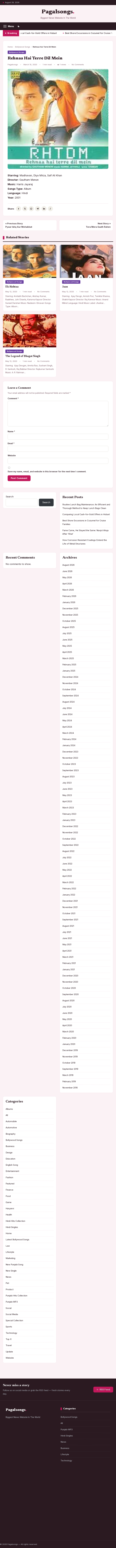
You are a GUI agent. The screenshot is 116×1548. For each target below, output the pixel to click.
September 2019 (70, 1069)
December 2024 (70, 677)
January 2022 (68, 895)
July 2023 (67, 783)
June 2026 (67, 571)
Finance (9, 1190)
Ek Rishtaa (12, 287)
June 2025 (67, 639)
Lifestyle (10, 1252)
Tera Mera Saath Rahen (98, 225)
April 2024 (67, 727)
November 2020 (70, 982)
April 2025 (67, 652)
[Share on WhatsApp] (31, 208)
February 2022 (69, 888)
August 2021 (68, 926)
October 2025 (69, 621)
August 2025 (68, 627)
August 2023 (68, 776)
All (7, 1115)
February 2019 (69, 1081)
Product (9, 1289)
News (8, 1277)
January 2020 (68, 1044)
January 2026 (68, 602)
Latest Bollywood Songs (17, 1239)
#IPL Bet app (67, 1484)
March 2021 (67, 957)
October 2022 (69, 839)
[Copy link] (50, 208)
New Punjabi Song (14, 1264)
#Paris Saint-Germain (72, 1478)
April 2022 (67, 876)
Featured (10, 1183)
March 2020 (68, 1031)
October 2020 (69, 988)
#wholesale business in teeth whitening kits (81, 1489)
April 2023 (67, 801)
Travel (9, 1345)
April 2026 (67, 583)
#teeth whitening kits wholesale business (80, 1500)
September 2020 (70, 994)
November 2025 (70, 615)
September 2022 (70, 845)
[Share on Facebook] (18, 208)
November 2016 (70, 1087)
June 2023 (67, 789)
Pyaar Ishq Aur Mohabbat (18, 225)
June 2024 (67, 714)
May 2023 (67, 795)
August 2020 (68, 1000)
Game (8, 1202)
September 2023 (70, 770)
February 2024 (69, 739)
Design (9, 1152)
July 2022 (66, 857)
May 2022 (67, 870)
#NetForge (91, 1478)
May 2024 (67, 720)
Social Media (12, 1314)
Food (8, 1196)
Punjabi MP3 (12, 1302)
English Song (12, 1165)
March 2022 (68, 882)
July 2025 (67, 633)
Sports (9, 1326)
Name (11, 431)
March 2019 (67, 1075)
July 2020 (67, 1006)
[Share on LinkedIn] (44, 208)
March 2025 (68, 658)
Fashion (9, 1177)
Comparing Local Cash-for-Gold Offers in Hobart (86, 514)
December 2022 (70, 826)
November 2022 (70, 832)
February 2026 (69, 596)
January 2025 (68, 671)
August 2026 (68, 565)
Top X (8, 1339)
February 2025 (69, 664)
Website (12, 455)
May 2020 (67, 1019)
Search (10, 496)
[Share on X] (24, 208)
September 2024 (70, 695)
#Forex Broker (84, 1484)
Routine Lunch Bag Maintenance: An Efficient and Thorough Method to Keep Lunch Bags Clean (37, 1482)
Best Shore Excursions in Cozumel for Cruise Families (70, 33)
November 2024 (70, 683)
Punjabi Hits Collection (16, 1295)
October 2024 (69, 689)
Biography (10, 1134)
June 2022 (67, 863)
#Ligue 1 (81, 1511)
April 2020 (67, 1025)
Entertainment (12, 1171)
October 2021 (68, 913)
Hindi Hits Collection (15, 1221)
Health (9, 1214)
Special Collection (14, 1320)
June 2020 (67, 1013)
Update (9, 1351)
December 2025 (70, 608)
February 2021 (69, 963)
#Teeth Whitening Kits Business (76, 1494)
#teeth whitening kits (71, 1505)
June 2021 (67, 938)
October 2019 (68, 1063)
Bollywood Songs (22, 47)
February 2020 (69, 1038)
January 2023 (68, 820)
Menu (11, 26)
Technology (11, 1333)
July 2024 (67, 708)
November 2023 (70, 758)
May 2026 (67, 577)
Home (10, 47)
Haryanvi (10, 1208)
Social (8, 1308)
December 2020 (70, 975)
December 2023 (70, 751)
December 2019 (70, 1050)
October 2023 (69, 764)
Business (10, 1146)
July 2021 (66, 932)
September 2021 (70, 919)
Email (11, 443)
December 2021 (70, 901)
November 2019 (70, 1056)
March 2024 (68, 733)
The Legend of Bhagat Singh (22, 356)
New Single (11, 1271)
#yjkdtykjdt (67, 1511)
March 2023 (68, 807)
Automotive (11, 1127)
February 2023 (69, 814)
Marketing (10, 1258)
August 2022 (68, 851)
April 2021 (66, 951)
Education (10, 1159)
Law (8, 1246)
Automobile (11, 1121)
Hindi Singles (12, 1227)
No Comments (78, 65)
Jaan (65, 287)
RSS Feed (105, 1389)
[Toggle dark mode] (18, 26)
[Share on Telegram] (37, 208)
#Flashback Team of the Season (76, 1517)
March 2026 (68, 590)
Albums (9, 1109)
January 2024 (68, 745)
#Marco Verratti (93, 1505)
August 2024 (68, 702)
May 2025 (67, 646)
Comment (13, 398)
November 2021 (70, 907)
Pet (7, 1283)
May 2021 (66, 944)
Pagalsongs (57, 12)
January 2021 (68, 969)
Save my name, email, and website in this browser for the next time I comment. (47, 471)
